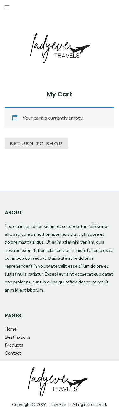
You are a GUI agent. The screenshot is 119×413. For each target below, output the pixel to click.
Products (14, 345)
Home (11, 328)
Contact (13, 352)
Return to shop (36, 143)
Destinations (17, 337)
